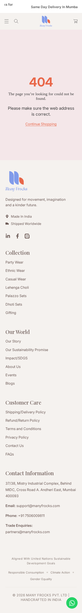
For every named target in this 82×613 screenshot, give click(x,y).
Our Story (13, 341)
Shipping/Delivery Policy (25, 412)
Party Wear (14, 262)
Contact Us (14, 445)
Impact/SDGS (16, 358)
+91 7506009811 (31, 515)
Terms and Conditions (23, 429)
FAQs (9, 454)
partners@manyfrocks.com (27, 532)
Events (10, 375)
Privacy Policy (17, 437)
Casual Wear (15, 279)
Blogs (10, 383)
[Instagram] (27, 237)
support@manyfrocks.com (38, 506)
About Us (13, 366)
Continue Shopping (41, 124)
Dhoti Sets (13, 304)
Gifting (10, 312)
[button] (6, 21)
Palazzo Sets (15, 296)
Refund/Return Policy (22, 420)
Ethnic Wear (15, 270)
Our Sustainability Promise (26, 350)
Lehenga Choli (17, 287)
